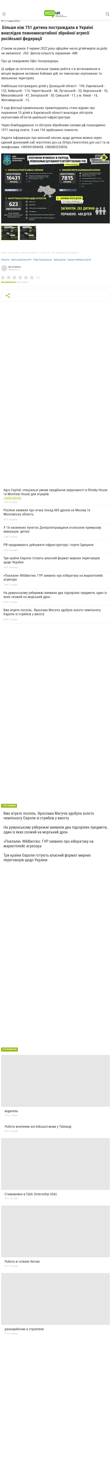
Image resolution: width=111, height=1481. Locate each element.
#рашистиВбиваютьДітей (79, 259)
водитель (11, 1111)
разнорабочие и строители (24, 1329)
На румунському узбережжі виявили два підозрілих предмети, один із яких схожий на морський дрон (55, 595)
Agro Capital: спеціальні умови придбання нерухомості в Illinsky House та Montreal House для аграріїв (55, 492)
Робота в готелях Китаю (22, 1261)
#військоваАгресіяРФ (21, 259)
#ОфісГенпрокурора (42, 259)
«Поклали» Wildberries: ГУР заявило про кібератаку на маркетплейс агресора (53, 577)
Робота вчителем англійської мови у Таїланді (38, 1127)
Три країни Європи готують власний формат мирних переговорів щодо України (51, 560)
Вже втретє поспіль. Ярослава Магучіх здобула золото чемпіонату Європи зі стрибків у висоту (52, 612)
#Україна (5, 259)
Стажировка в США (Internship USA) (31, 1194)
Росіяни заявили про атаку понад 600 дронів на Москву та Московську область (46, 512)
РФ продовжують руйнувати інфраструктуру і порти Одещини (48, 545)
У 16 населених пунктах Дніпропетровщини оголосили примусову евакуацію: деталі (52, 530)
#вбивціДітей (60, 259)
